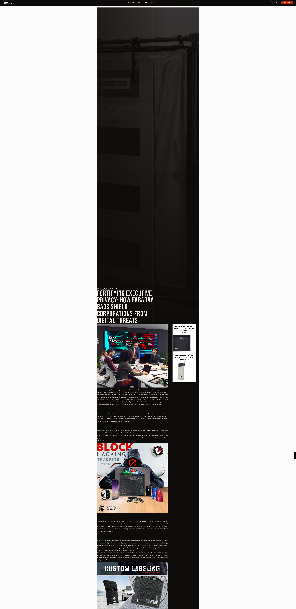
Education (100, 288)
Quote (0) (295, 455)
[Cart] (276, 2)
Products (131, 2)
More (153, 2)
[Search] (272, 2)
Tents (140, 2)
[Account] (280, 2)
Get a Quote (287, 2)
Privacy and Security (110, 288)
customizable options (137, 543)
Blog (147, 2)
